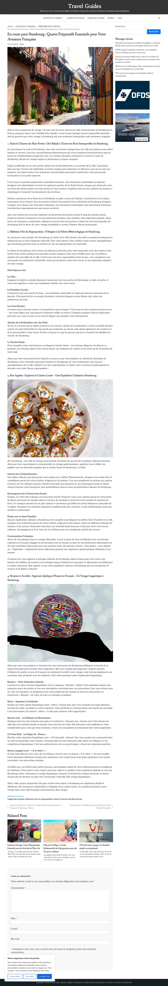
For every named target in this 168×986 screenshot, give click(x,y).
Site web (15, 939)
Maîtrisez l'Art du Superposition (39, 799)
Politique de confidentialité (84, 982)
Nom (14, 918)
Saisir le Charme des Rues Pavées (68, 799)
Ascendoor (109, 982)
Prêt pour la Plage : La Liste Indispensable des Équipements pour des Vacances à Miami (60, 848)
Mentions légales (67, 982)
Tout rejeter (29, 976)
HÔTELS (111, 18)
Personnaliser (15, 976)
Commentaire (18, 888)
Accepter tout (44, 976)
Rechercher (120, 26)
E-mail (15, 928)
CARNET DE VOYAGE (75, 18)
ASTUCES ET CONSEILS (52, 18)
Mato (22, 44)
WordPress (127, 982)
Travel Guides (84, 6)
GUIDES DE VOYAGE (96, 18)
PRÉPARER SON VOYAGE (15, 796)
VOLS (119, 18)
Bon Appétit (19, 799)
